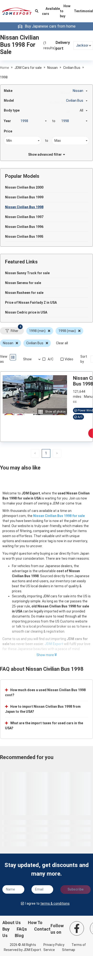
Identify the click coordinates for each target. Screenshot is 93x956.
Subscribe (75, 889)
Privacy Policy (53, 945)
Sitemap (68, 950)
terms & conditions (55, 903)
